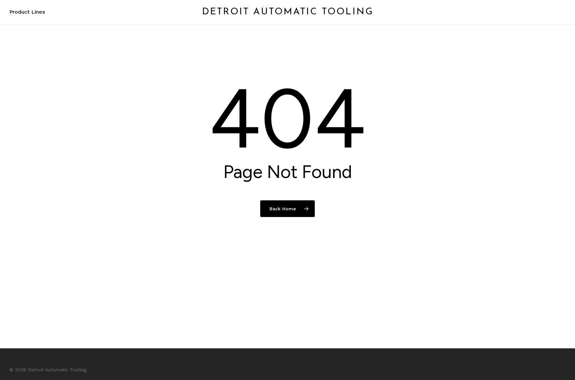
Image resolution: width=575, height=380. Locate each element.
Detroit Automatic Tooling (287, 12)
